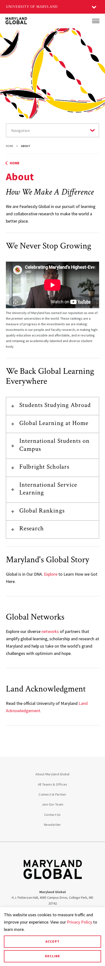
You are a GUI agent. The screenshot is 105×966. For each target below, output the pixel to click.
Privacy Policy (79, 922)
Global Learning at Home (53, 423)
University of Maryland (32, 7)
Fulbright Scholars (44, 467)
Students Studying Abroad (55, 405)
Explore (50, 574)
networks (50, 631)
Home (9, 146)
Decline (52, 956)
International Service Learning (48, 489)
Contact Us (52, 814)
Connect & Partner (52, 794)
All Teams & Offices (52, 784)
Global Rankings (42, 510)
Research (31, 528)
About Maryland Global (52, 774)
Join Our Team (52, 804)
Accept (52, 941)
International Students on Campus (54, 445)
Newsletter (52, 824)
